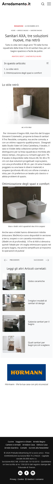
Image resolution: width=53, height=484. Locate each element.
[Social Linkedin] (20, 473)
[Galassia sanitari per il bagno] (14, 323)
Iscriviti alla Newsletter (39, 448)
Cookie (21, 479)
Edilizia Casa (42, 444)
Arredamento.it (16, 3)
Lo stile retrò (12, 69)
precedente (14, 260)
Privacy (13, 479)
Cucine (11, 441)
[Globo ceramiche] (14, 281)
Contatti (23, 448)
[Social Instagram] (33, 473)
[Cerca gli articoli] (43, 4)
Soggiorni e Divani (23, 441)
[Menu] (49, 4)
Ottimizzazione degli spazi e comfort (24, 73)
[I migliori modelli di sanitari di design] (14, 302)
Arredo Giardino (11, 448)
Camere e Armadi (13, 444)
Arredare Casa (29, 444)
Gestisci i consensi (35, 479)
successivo (39, 260)
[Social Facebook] (26, 473)
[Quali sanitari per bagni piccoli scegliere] (14, 344)
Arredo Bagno (39, 441)
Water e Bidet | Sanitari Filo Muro (27, 56)
